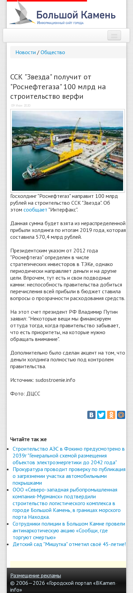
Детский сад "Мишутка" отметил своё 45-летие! (69, 544)
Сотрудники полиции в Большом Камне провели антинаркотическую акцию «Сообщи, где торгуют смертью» (69, 530)
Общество (53, 52)
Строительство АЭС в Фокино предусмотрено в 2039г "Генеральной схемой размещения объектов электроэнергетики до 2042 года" (69, 455)
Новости (25, 52)
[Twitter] (101, 415)
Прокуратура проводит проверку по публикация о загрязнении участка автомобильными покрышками (69, 476)
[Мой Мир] (121, 415)
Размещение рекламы (35, 575)
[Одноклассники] (111, 415)
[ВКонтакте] (91, 415)
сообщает (35, 209)
